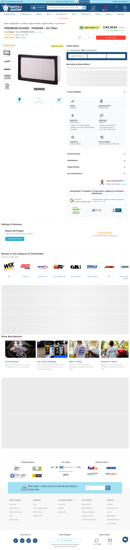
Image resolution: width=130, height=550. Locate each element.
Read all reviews (98, 201)
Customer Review (112, 508)
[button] (39, 7)
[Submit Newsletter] (107, 488)
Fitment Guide (37, 512)
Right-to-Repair (111, 516)
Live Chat (124, 184)
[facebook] (15, 540)
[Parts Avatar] (15, 7)
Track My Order (14, 508)
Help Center (13, 504)
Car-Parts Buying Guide (40, 508)
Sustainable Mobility (113, 519)
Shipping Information (88, 512)
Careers (109, 512)
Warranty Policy (14, 519)
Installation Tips (38, 516)
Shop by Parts (86, 504)
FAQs (11, 516)
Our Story (110, 504)
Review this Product (15, 239)
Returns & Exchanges (15, 512)
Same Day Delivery (87, 516)
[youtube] (35, 540)
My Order (61, 508)
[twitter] (22, 540)
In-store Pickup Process (89, 519)
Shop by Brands (86, 508)
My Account (61, 504)
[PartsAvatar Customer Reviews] (82, 1)
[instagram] (28, 540)
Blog (34, 504)
